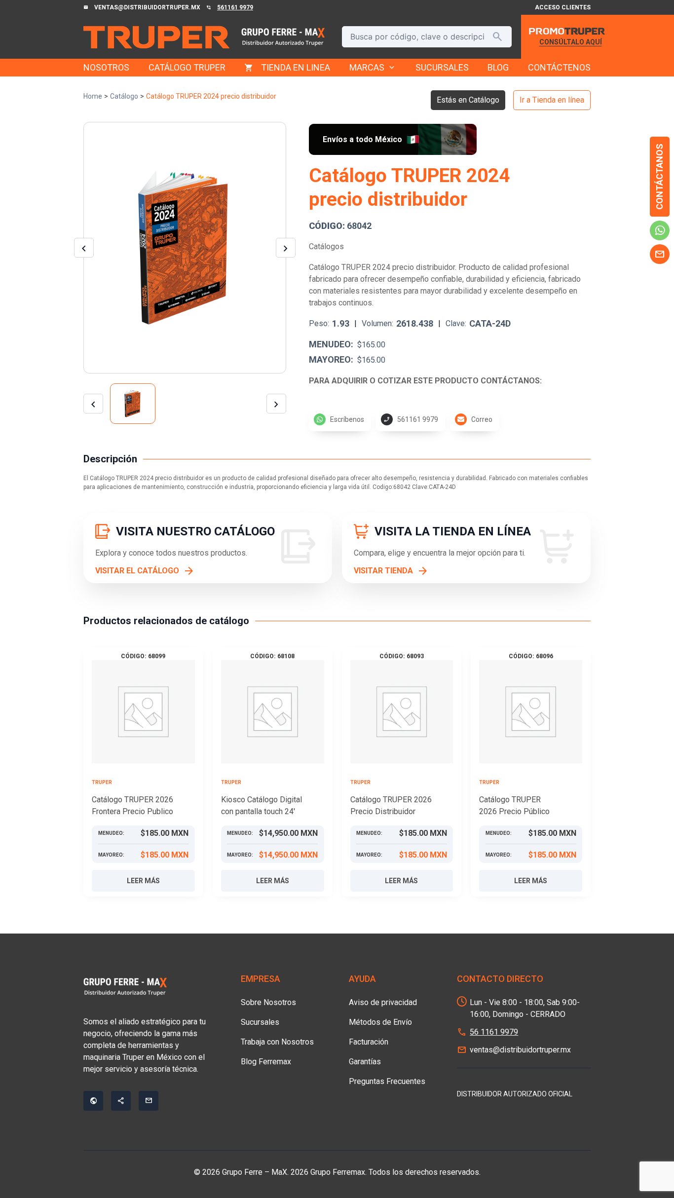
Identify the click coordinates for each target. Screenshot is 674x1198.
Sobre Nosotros (268, 1002)
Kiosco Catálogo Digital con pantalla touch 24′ (261, 805)
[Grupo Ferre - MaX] (156, 37)
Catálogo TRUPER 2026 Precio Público (514, 805)
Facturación (368, 1042)
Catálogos (326, 246)
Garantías (365, 1061)
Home (92, 96)
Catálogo (124, 96)
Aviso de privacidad (383, 1002)
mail (659, 254)
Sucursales (260, 1022)
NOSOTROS (106, 67)
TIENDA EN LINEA (295, 67)
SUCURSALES (442, 67)
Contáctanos (659, 177)
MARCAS (372, 67)
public (93, 1101)
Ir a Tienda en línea (552, 100)
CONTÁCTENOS (559, 67)
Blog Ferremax (266, 1061)
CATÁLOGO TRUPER (187, 67)
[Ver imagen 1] (132, 403)
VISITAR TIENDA (383, 570)
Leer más (143, 881)
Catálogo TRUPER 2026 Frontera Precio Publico (132, 805)
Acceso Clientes (563, 7)
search (497, 36)
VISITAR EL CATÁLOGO (137, 570)
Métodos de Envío (380, 1022)
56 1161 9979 (494, 1032)
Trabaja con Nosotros (277, 1042)
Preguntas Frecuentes (387, 1081)
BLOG (498, 67)
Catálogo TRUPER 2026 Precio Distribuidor (391, 805)
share (121, 1101)
